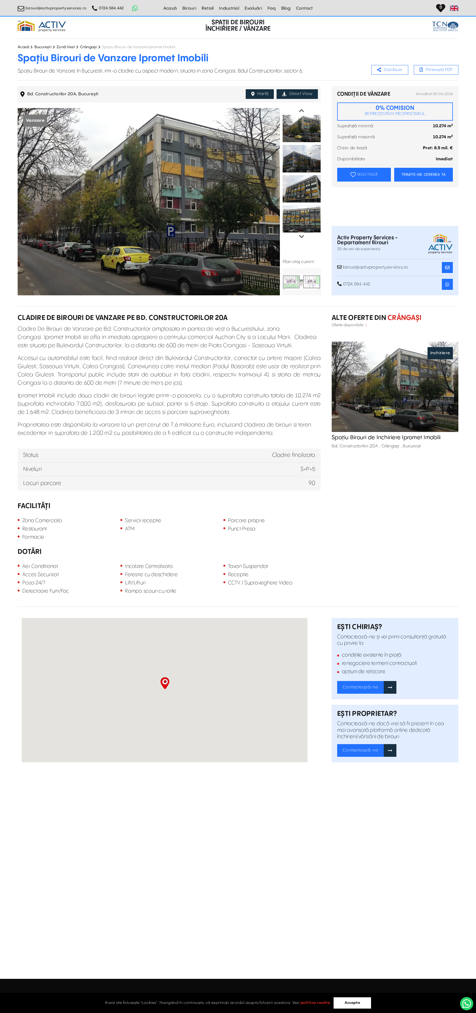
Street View (300, 93)
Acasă (170, 8)
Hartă (262, 93)
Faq (271, 8)
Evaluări (253, 8)
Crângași (88, 47)
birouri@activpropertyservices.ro (56, 8)
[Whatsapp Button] (134, 8)
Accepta (352, 1003)
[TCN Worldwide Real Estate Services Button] (445, 26)
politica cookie (315, 1003)
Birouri (189, 8)
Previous (301, 111)
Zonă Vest (65, 47)
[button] (164, 683)
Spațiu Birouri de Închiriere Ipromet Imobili (386, 438)
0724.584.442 (111, 8)
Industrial (229, 8)
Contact (304, 8)
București (43, 47)
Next (301, 236)
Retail (208, 8)
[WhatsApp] (466, 1003)
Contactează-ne (360, 687)
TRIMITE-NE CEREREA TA (423, 174)
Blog (286, 8)
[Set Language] (454, 8)
